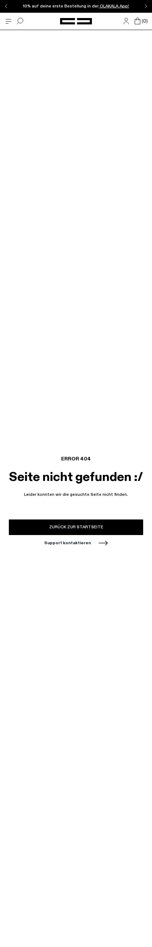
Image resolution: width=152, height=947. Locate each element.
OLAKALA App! (114, 6)
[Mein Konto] (126, 21)
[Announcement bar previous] (6, 6)
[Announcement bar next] (145, 6)
